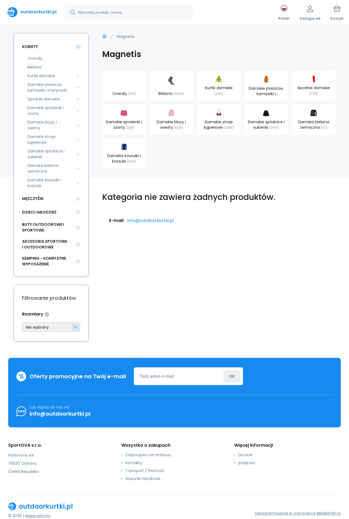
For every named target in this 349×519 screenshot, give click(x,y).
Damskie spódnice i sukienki (46, 154)
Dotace (245, 455)
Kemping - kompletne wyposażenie (44, 261)
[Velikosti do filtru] (51, 327)
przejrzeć (246, 463)
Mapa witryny (37, 515)
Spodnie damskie (44, 99)
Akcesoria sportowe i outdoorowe (44, 244)
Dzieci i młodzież (39, 212)
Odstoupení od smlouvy (148, 455)
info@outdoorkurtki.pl (150, 220)
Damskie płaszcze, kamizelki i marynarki (47, 87)
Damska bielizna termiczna (43, 168)
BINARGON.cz (329, 513)
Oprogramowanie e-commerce (285, 513)
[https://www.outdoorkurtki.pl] (104, 36)
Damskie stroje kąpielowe (42, 139)
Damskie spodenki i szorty (46, 110)
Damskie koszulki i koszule (44, 182)
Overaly (35, 58)
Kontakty (133, 463)
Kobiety (30, 46)
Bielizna (34, 67)
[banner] (31, 12)
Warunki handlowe (142, 478)
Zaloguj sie (232, 376)
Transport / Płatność (145, 470)
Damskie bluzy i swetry (42, 125)
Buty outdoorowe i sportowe (43, 227)
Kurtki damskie (41, 76)
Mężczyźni (32, 198)
